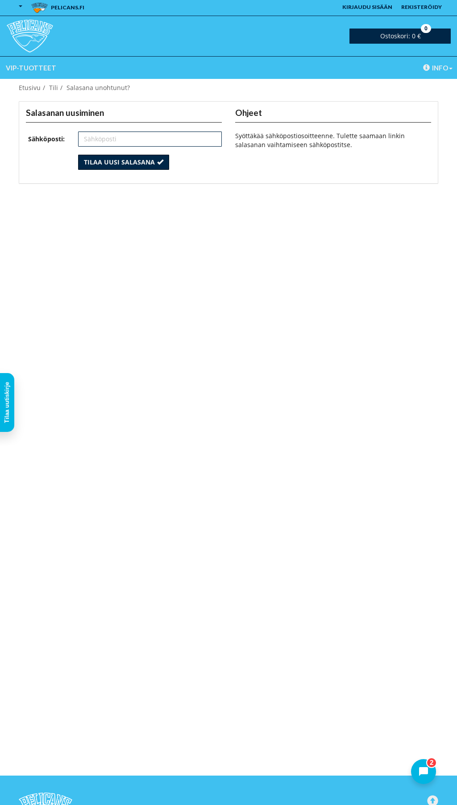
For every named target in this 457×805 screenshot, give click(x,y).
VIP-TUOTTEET (31, 68)
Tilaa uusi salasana (119, 162)
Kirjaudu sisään (367, 7)
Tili (53, 87)
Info (440, 68)
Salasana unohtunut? (98, 87)
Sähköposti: (46, 139)
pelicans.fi (67, 7)
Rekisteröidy (421, 7)
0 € (404, 34)
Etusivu (30, 87)
